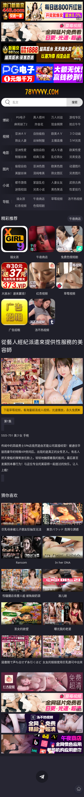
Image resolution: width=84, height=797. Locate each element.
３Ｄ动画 (75, 133)
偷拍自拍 (39, 150)
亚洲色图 (39, 166)
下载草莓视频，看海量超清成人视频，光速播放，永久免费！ (42, 410)
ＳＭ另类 (75, 140)
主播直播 (57, 140)
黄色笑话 (57, 189)
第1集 (7, 421)
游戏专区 (75, 117)
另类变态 (75, 157)
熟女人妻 (21, 140)
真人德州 (39, 117)
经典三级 (39, 157)
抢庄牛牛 (75, 124)
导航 (6, 201)
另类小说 (39, 189)
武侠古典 (75, 182)
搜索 (74, 102)
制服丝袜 (21, 157)
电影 (6, 153)
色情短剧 (39, 206)
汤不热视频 (75, 199)
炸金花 (39, 124)
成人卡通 (57, 150)
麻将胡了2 (20, 124)
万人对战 (57, 117)
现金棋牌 (57, 124)
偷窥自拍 (21, 166)
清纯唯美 (39, 173)
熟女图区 (57, 173)
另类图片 (75, 173)
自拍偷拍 (39, 133)
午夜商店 (39, 199)
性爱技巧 (75, 189)
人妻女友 (57, 182)
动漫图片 (75, 166)
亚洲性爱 (21, 150)
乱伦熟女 (57, 157)
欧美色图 (57, 166)
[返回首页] (79, 789)
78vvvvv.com (42, 92)
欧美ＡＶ (57, 133)
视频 (6, 136)
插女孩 (21, 199)
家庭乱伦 (39, 182)
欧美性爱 (75, 150)
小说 (6, 185)
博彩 (6, 120)
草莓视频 (57, 199)
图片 (6, 169)
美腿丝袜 (21, 173)
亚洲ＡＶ (21, 133)
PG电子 (20, 117)
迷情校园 (21, 189)
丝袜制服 (39, 140)
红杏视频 (21, 206)
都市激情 (21, 182)
